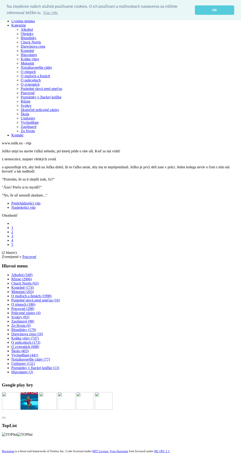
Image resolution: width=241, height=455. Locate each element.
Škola (25, 114)
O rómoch (28, 72)
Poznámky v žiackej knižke (41, 97)
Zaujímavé (28, 127)
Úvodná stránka (23, 21)
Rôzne (25, 101)
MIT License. (100, 451)
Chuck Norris (31, 42)
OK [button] (214, 10)
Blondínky (28, 38)
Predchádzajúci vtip (25, 203)
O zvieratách (30, 84)
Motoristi (27, 63)
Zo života (28, 131)
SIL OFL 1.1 (162, 451)
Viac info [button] (50, 13)
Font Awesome (119, 451)
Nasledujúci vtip (23, 207)
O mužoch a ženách (35, 76)
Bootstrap (8, 451)
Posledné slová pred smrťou (41, 89)
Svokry (26, 106)
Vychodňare (30, 122)
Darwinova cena (33, 46)
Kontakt (17, 135)
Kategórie (18, 25)
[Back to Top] (4, 417)
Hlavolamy (29, 55)
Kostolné (27, 51)
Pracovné (28, 93)
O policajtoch (31, 80)
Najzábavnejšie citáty (36, 67)
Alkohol (27, 29)
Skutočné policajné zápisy (40, 110)
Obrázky (27, 34)
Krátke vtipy (30, 59)
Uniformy (28, 118)
